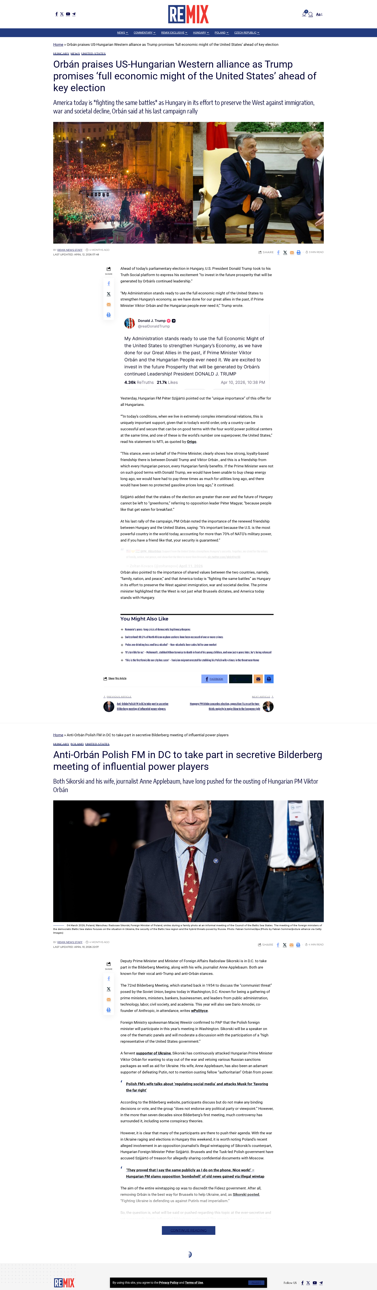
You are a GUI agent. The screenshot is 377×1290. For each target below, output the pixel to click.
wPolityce (199, 1010)
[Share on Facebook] (278, 252)
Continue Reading (189, 1230)
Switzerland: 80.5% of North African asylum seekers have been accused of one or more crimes (174, 637)
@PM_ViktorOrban (150, 551)
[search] (310, 14)
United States (93, 53)
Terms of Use (194, 1282)
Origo (191, 441)
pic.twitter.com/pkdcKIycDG (224, 557)
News (75, 53)
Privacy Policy (168, 1282)
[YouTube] (68, 14)
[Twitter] (62, 14)
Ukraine (118, 1264)
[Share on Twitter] (285, 252)
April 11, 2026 (191, 566)
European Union (67, 1264)
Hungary (61, 53)
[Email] (292, 252)
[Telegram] (74, 14)
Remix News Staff (69, 249)
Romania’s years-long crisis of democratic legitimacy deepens (157, 629)
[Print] (299, 252)
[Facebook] (56, 14)
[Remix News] (188, 14)
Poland (77, 744)
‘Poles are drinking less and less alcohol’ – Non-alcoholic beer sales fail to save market (170, 645)
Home (58, 44)
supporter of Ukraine (153, 1053)
